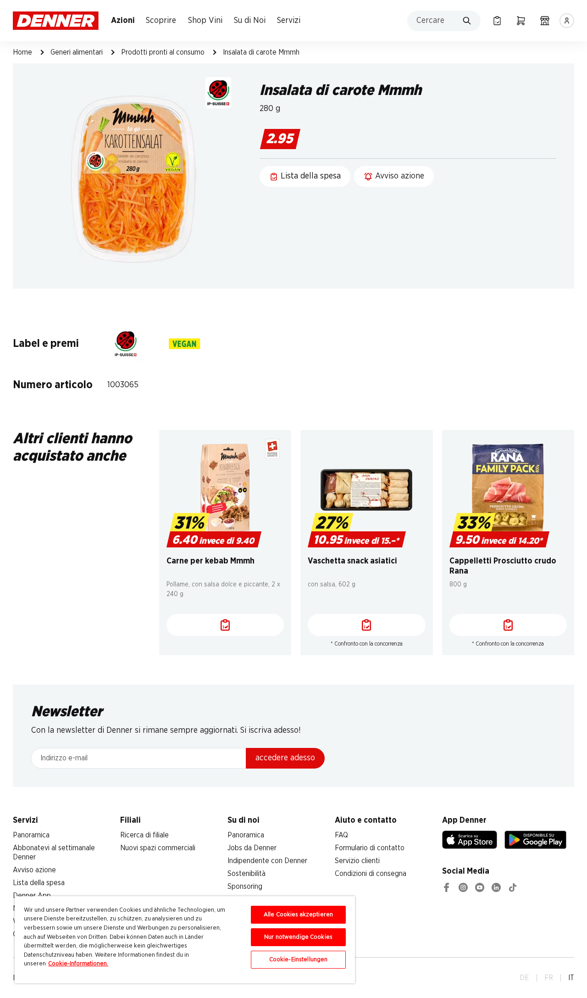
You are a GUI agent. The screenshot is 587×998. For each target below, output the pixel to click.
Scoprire (161, 21)
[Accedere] (566, 20)
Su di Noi (250, 21)
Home (22, 52)
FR (548, 977)
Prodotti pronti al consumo (163, 52)
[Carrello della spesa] (521, 20)
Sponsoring (244, 886)
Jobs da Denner (252, 848)
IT (571, 977)
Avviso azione (34, 870)
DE (524, 977)
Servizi (288, 21)
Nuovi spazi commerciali (157, 848)
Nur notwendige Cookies (298, 937)
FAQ (341, 835)
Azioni (123, 21)
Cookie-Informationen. (78, 964)
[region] (185, 939)
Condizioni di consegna (370, 873)
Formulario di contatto (369, 848)
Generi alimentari (76, 52)
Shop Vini (205, 21)
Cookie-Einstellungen (298, 960)
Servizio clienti (357, 860)
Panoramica (31, 835)
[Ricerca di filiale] (545, 20)
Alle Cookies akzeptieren (298, 915)
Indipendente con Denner (267, 860)
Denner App (32, 895)
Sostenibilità (246, 873)
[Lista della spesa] (497, 20)
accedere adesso (285, 758)
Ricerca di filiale (144, 835)
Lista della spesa (39, 882)
